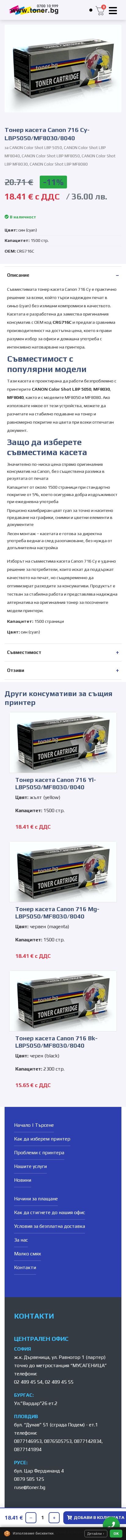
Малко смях (27, 1254)
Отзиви (15, 670)
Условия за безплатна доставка (49, 1226)
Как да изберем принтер (42, 1139)
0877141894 (28, 1449)
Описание (18, 275)
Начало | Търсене (34, 1125)
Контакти (25, 1267)
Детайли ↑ (96, 1533)
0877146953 (28, 1441)
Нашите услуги (30, 1166)
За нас (21, 1240)
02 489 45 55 (59, 1382)
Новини (22, 1180)
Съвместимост (24, 652)
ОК (116, 1533)
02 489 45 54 (28, 1382)
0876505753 (58, 1441)
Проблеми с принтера (39, 1152)
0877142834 (88, 1441)
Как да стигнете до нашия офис (49, 1212)
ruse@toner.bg (29, 1487)
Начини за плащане (36, 1199)
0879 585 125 (29, 1479)
